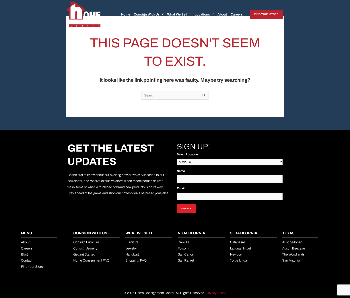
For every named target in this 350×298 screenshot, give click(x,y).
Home (125, 14)
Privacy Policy (216, 293)
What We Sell (177, 14)
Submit (186, 208)
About (222, 14)
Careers (237, 14)
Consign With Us (147, 14)
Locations (202, 14)
